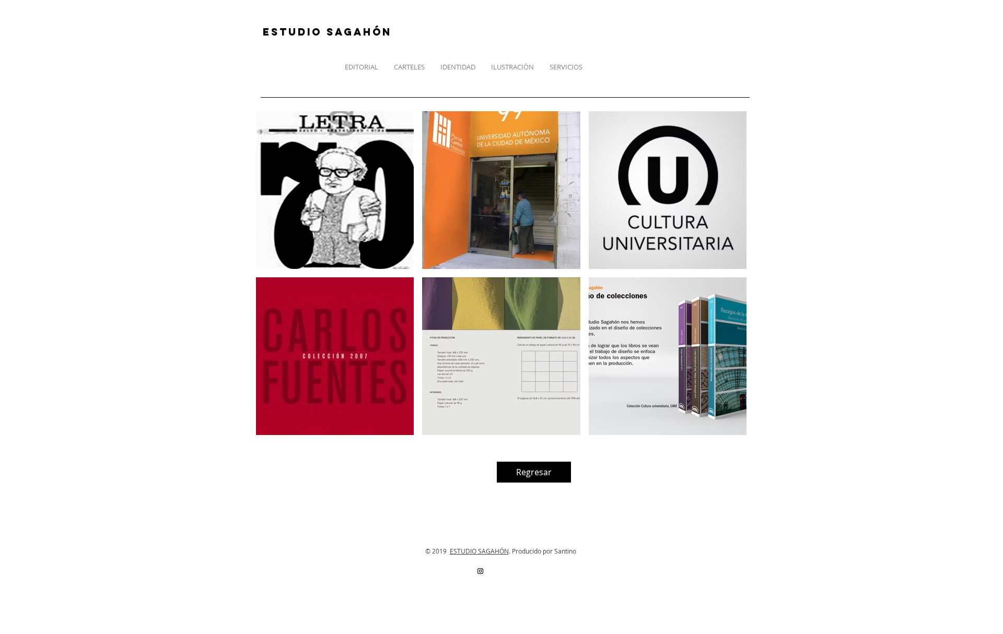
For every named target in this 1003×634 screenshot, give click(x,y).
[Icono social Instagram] (480, 571)
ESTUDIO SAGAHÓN (479, 551)
